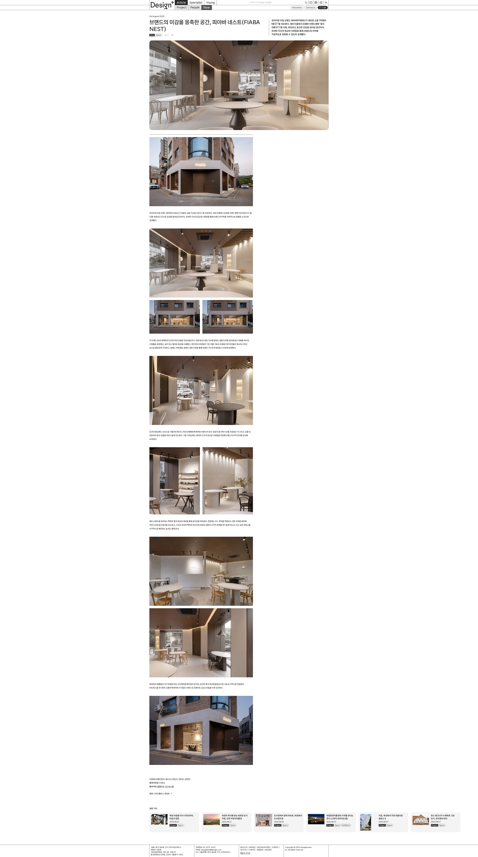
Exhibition (346, 825)
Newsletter (297, 7)
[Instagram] (321, 2)
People (195, 7)
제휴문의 (260, 850)
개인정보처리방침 (263, 847)
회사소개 (243, 847)
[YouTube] (310, 2)
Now (206, 7)
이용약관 (252, 847)
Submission (310, 7)
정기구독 (243, 850)
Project (181, 7)
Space (158, 35)
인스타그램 (169, 786)
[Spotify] (315, 2)
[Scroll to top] (475, 854)
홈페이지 (160, 786)
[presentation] (159, 822)
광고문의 (268, 850)
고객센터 (275, 847)
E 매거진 (252, 850)
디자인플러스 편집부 (162, 794)
